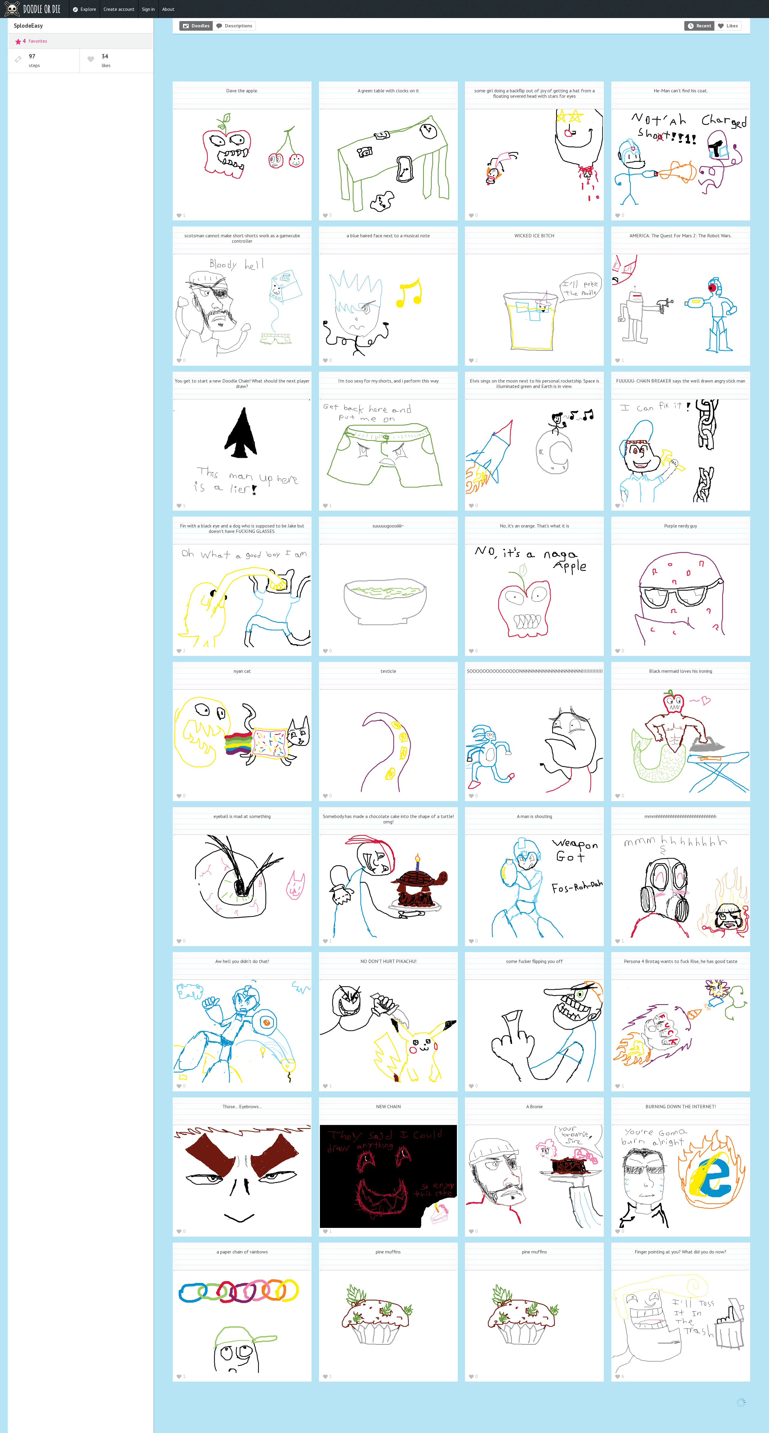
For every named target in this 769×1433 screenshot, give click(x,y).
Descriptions (238, 26)
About (168, 9)
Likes (732, 26)
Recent (704, 26)
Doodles (201, 26)
